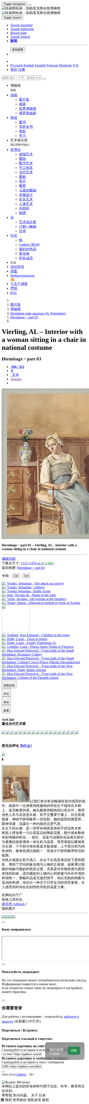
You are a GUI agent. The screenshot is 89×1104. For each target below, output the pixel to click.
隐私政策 (34, 1100)
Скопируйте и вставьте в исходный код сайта (35, 1050)
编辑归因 (9, 558)
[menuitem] (76, 65)
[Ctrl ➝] (36, 635)
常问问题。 (22, 1095)
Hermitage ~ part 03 (31, 568)
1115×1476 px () (37, 563)
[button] (21, 25)
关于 (35, 1095)
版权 (45, 1100)
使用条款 (20, 1100)
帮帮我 (7, 1095)
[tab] (17, 367)
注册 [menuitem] (21, 69)
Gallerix (20, 1074)
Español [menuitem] (40, 65)
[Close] (44, 78)
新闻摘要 (17, 49)
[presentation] (48, 383)
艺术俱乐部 (20, 142)
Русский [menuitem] (16, 65)
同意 (74, 1050)
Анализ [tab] (15, 379)
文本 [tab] (15, 375)
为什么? (26, 745)
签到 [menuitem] (13, 69)
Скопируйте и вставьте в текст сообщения (33, 1062)
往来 (42, 1095)
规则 (9, 1100)
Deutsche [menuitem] (65, 65)
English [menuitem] (29, 65)
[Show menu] (29, 5)
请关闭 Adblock (13, 904)
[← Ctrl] (41, 603)
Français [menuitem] (52, 65)
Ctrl (16, 575)
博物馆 (15, 88)
